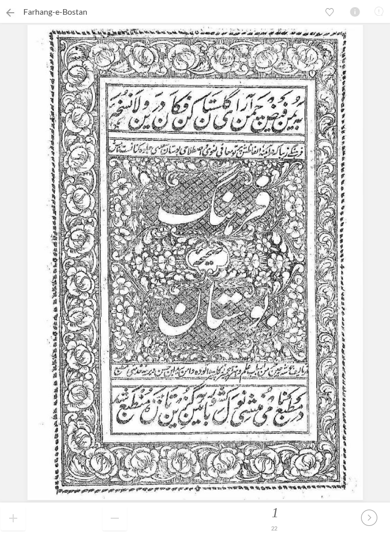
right (369, 518)
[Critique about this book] (379, 11)
